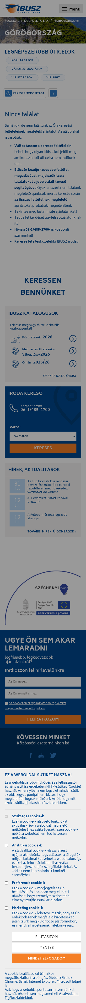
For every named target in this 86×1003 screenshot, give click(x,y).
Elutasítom (46, 937)
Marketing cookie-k (27, 909)
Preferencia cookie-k (28, 884)
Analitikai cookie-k (27, 846)
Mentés (46, 948)
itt (26, 803)
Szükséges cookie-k (28, 817)
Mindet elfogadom (46, 959)
